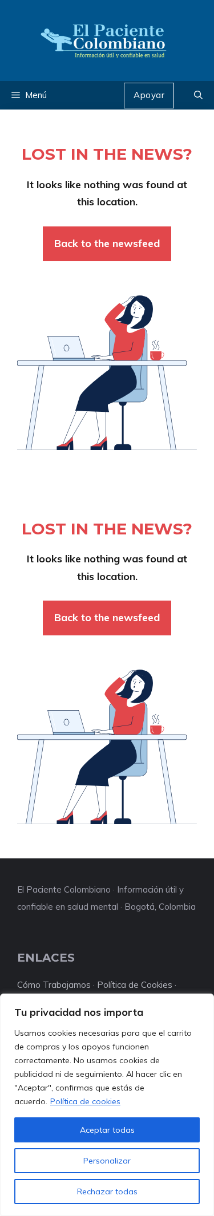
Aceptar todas (107, 1130)
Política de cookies (85, 1101)
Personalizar (107, 1161)
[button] (198, 95)
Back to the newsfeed (107, 243)
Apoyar (149, 95)
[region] (107, 1105)
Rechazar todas (107, 1191)
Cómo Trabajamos (54, 984)
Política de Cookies (134, 984)
